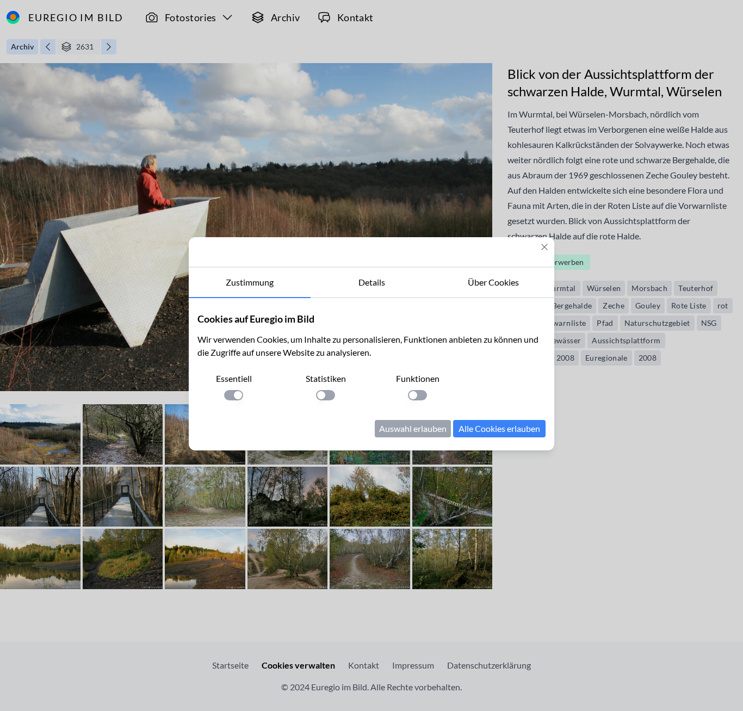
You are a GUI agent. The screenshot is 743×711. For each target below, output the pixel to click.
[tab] (250, 283)
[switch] (233, 395)
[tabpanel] (371, 374)
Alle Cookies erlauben (499, 428)
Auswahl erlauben (413, 428)
